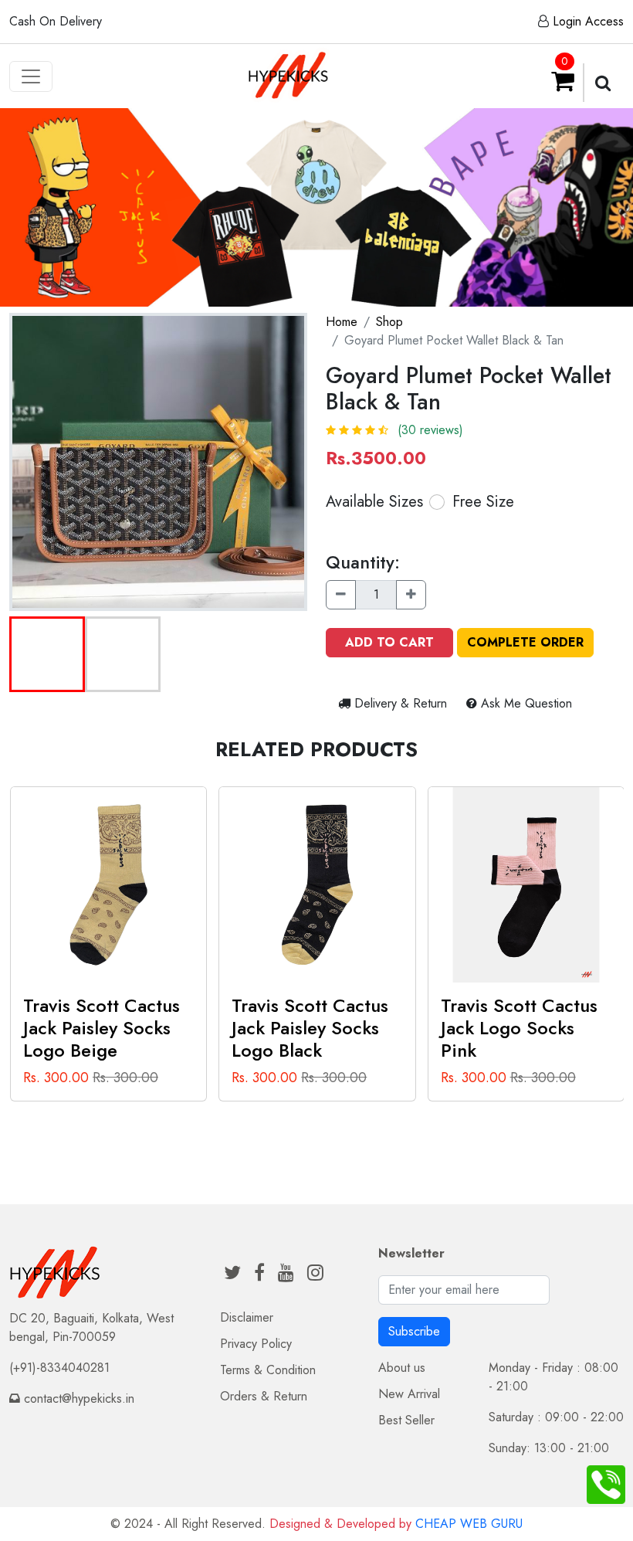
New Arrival (409, 1394)
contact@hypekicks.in (79, 1398)
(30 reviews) (430, 430)
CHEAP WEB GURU (469, 1524)
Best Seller (406, 1420)
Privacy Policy (256, 1344)
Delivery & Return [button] (400, 703)
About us (401, 1367)
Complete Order (525, 642)
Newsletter (411, 1253)
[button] (47, 654)
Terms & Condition (268, 1370)
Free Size (483, 501)
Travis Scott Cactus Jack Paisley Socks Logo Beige (101, 1028)
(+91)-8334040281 (59, 1367)
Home (341, 322)
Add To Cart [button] (389, 642)
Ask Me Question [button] (524, 703)
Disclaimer (246, 1317)
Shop (389, 322)
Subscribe (414, 1331)
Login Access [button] (588, 21)
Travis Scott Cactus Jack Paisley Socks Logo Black (310, 1028)
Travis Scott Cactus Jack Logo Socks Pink (519, 1028)
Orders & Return (263, 1396)
